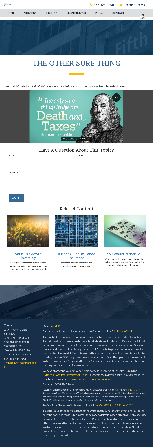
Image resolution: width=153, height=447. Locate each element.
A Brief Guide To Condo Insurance (76, 256)
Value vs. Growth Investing (28, 256)
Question (13, 172)
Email (81, 155)
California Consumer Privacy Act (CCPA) (66, 374)
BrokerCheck (125, 331)
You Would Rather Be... (125, 254)
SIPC (138, 389)
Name (11, 155)
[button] (30, 13)
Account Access (134, 4)
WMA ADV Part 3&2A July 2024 (114, 405)
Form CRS (55, 325)
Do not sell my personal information (90, 378)
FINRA (129, 389)
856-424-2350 (104, 4)
